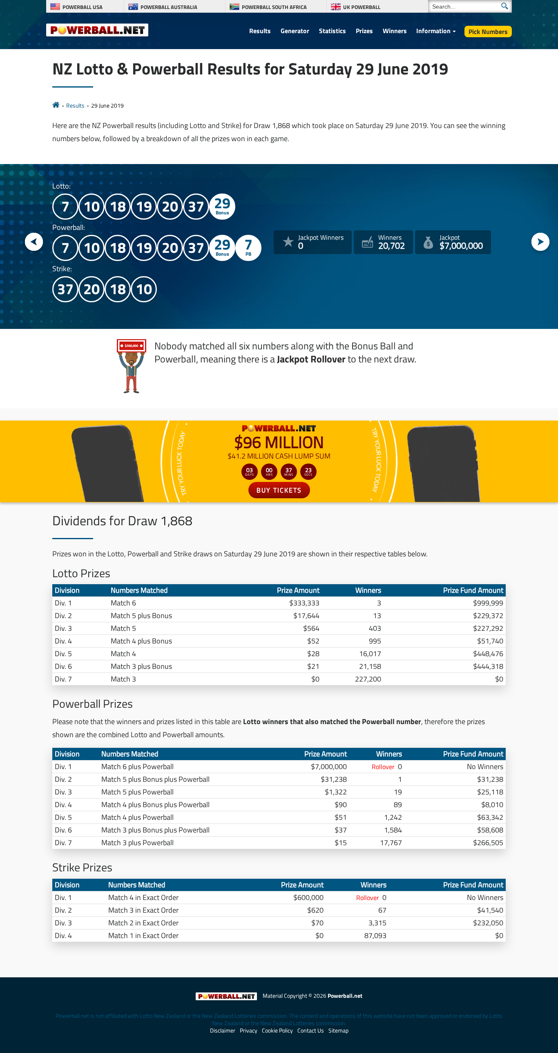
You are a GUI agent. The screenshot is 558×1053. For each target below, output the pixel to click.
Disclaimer (222, 1030)
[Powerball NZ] (97, 29)
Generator (295, 31)
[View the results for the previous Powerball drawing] (34, 242)
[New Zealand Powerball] (56, 105)
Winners (395, 31)
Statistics (332, 31)
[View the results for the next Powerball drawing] (540, 242)
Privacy (248, 1030)
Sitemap (338, 1030)
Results (260, 31)
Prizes (364, 31)
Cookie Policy (277, 1030)
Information (433, 31)
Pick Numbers (488, 31)
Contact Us (310, 1030)
